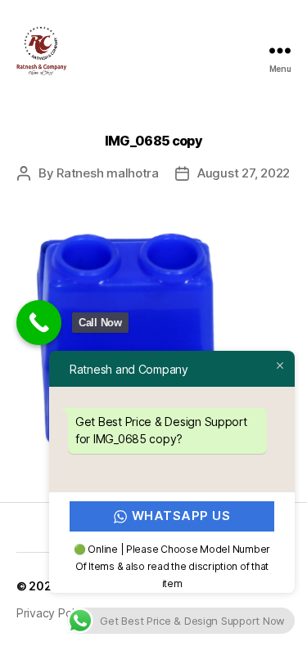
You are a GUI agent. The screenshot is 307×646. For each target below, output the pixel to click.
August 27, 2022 (243, 173)
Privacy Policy (52, 613)
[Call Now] (38, 322)
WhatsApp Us (181, 515)
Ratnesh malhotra (107, 173)
